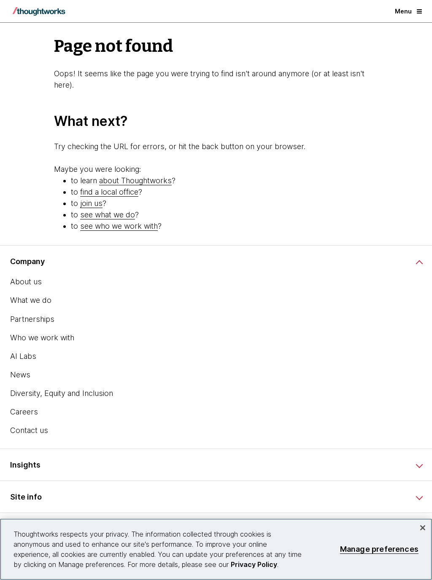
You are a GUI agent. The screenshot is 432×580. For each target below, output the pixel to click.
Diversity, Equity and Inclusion (61, 393)
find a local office (109, 191)
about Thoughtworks (135, 180)
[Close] (422, 528)
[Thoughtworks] (39, 11)
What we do (30, 300)
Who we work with (42, 337)
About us (26, 281)
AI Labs (23, 356)
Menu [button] (403, 11)
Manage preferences (379, 549)
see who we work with (119, 226)
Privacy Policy (254, 564)
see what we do (107, 214)
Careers (24, 411)
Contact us (29, 430)
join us (91, 203)
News (20, 374)
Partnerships (32, 319)
